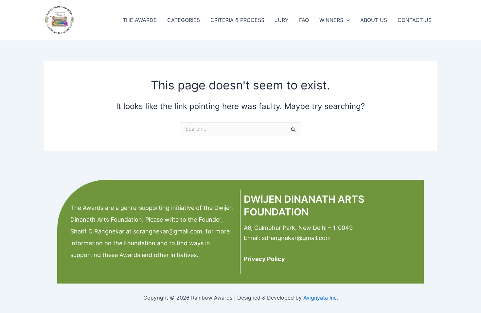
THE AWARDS (140, 20)
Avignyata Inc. (320, 297)
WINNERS (331, 20)
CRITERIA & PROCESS (237, 20)
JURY (282, 20)
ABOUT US (373, 20)
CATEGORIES (183, 20)
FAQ (304, 20)
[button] (346, 20)
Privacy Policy (264, 258)
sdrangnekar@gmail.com (167, 231)
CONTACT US (415, 20)
